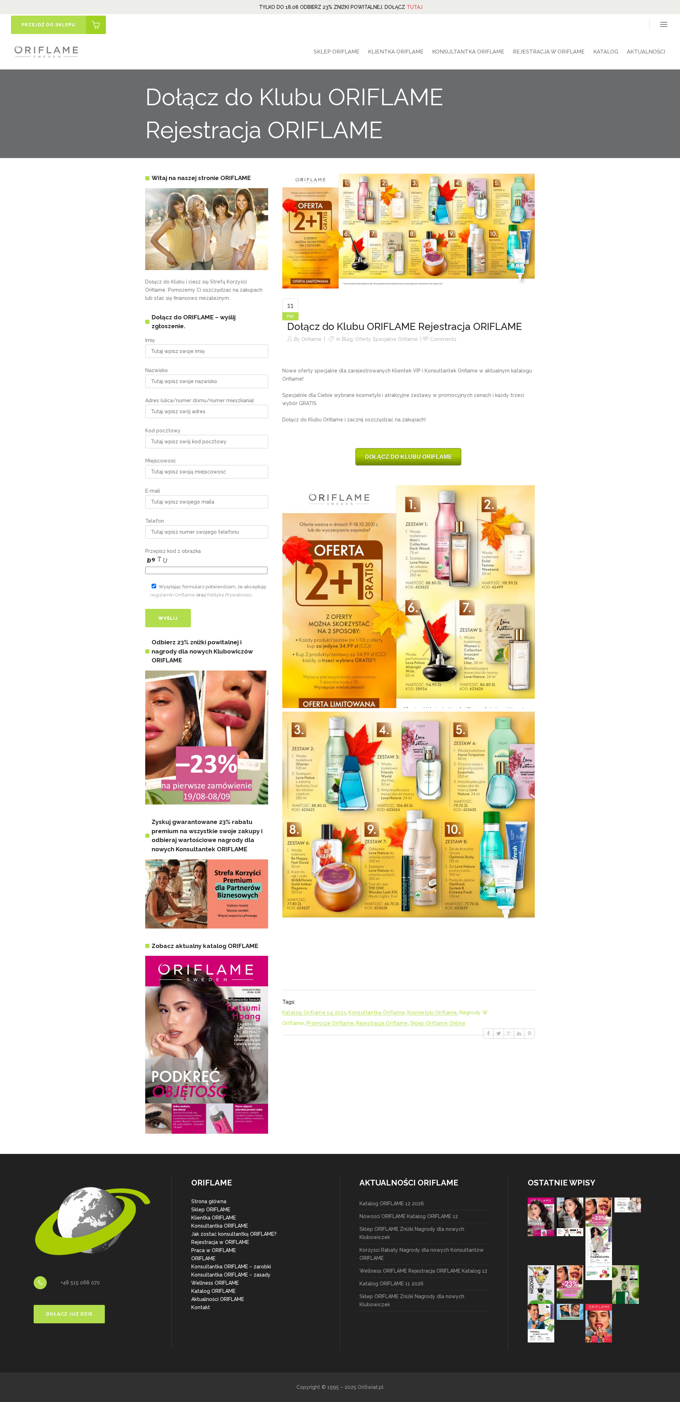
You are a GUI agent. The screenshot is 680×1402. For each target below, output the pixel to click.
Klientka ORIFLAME (213, 1218)
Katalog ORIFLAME (213, 1291)
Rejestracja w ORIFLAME (220, 1242)
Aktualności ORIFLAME (217, 1299)
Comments (443, 339)
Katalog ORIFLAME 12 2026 (391, 1203)
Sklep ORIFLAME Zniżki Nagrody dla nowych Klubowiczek (411, 1233)
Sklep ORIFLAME (210, 1209)
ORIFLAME (203, 1258)
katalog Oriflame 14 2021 (314, 1012)
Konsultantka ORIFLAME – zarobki (231, 1266)
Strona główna (208, 1201)
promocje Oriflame (330, 1023)
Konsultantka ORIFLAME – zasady (231, 1275)
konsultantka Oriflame (376, 1012)
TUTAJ (415, 7)
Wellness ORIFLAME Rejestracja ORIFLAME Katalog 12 (423, 1271)
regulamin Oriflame (172, 595)
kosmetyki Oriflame (432, 1012)
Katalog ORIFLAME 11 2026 (391, 1283)
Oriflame (311, 339)
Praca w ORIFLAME (213, 1250)
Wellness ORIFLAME (215, 1283)
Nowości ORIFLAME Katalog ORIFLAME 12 (408, 1216)
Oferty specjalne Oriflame (386, 339)
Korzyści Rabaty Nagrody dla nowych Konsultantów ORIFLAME (421, 1254)
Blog (347, 339)
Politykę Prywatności (229, 595)
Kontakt (200, 1307)
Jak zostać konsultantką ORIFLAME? (234, 1234)
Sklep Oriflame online (437, 1023)
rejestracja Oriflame (382, 1023)
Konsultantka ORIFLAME (219, 1226)
